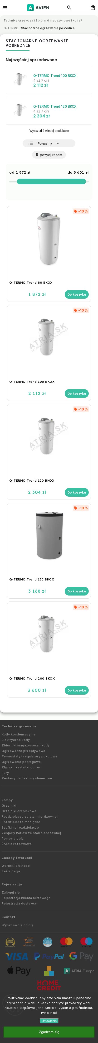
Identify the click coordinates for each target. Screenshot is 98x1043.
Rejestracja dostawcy (19, 903)
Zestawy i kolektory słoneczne (27, 778)
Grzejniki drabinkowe (19, 811)
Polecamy (45, 143)
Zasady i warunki (17, 858)
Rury (5, 773)
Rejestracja (12, 884)
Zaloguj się (11, 892)
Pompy (7, 800)
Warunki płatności (16, 865)
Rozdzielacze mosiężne (21, 822)
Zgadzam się (49, 1032)
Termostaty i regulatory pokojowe (30, 756)
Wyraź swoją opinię (18, 925)
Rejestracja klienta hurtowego (26, 898)
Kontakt (8, 917)
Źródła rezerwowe (17, 844)
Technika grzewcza (19, 726)
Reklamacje (11, 871)
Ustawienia (49, 1021)
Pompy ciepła (13, 838)
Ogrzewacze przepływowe (23, 751)
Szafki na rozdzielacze (20, 827)
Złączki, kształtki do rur (21, 767)
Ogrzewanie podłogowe (21, 762)
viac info (49, 1013)
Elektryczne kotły (16, 740)
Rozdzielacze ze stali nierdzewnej (30, 816)
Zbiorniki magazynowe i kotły (26, 745)
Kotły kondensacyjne (19, 734)
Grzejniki (9, 805)
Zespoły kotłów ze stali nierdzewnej (31, 833)
